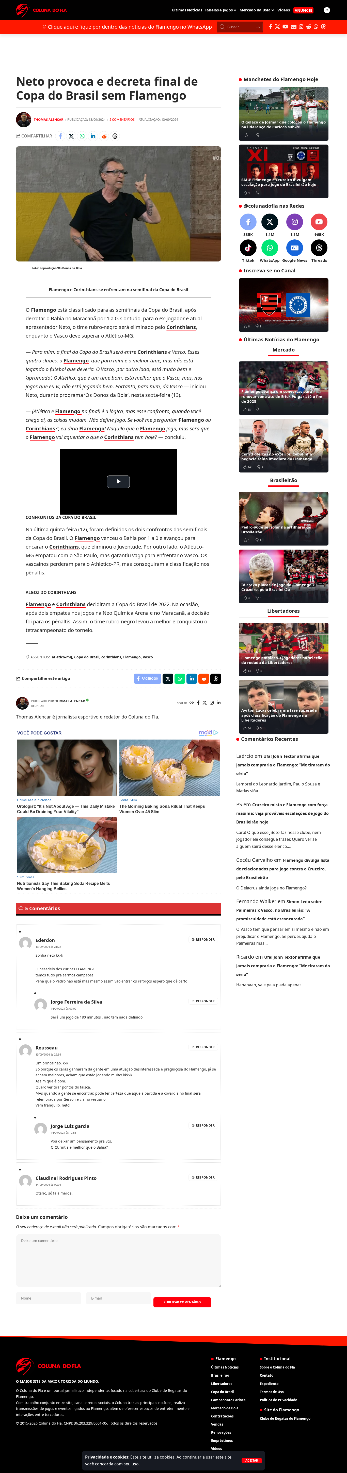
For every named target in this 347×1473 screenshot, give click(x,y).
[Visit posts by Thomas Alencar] (23, 119)
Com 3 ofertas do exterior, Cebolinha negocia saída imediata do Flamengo (276, 456)
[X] (277, 26)
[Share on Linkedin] (93, 136)
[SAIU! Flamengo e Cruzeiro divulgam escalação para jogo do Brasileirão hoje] (283, 171)
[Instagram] (301, 26)
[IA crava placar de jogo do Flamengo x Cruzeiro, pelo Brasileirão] (283, 576)
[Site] (191, 703)
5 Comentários (122, 119)
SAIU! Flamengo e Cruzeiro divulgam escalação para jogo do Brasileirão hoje (278, 182)
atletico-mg (62, 657)
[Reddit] (308, 26)
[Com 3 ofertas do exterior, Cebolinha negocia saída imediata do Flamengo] (283, 445)
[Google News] (294, 26)
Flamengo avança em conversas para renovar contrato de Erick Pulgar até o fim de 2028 (281, 396)
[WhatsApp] (316, 26)
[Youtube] (319, 225)
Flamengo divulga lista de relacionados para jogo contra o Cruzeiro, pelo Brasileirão (282, 868)
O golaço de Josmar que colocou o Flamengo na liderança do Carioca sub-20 (283, 124)
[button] (252, 1460)
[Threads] (323, 26)
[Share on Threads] (115, 136)
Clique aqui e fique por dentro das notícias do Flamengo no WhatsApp (130, 26)
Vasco (148, 657)
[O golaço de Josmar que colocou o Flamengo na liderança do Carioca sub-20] (283, 114)
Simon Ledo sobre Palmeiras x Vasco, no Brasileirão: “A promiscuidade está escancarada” (279, 910)
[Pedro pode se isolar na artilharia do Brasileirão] (283, 519)
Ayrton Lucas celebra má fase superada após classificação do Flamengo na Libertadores (279, 715)
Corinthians (181, 327)
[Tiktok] (248, 251)
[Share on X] (71, 136)
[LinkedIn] (218, 703)
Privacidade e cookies (106, 1457)
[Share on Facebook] (60, 136)
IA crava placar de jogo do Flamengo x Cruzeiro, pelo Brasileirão (278, 587)
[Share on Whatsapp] (82, 136)
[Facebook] (271, 26)
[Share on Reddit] (104, 136)
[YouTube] (285, 26)
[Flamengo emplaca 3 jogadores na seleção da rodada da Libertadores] (283, 649)
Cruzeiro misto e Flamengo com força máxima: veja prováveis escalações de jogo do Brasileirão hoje (282, 813)
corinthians (111, 657)
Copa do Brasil (86, 657)
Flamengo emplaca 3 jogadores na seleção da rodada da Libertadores (281, 660)
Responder (205, 939)
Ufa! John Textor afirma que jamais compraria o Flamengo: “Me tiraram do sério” (283, 764)
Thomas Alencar (48, 119)
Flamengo (43, 309)
